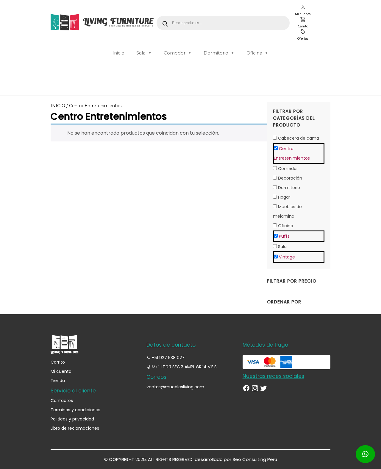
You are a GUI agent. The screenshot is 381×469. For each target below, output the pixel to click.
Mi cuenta (61, 371)
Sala (141, 53)
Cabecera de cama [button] (298, 138)
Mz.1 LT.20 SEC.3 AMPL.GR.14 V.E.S (184, 367)
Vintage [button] (287, 257)
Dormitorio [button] (289, 188)
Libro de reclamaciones (75, 428)
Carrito (58, 362)
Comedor (174, 53)
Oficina (254, 53)
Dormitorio (216, 53)
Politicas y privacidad (72, 419)
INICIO (58, 105)
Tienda (58, 381)
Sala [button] (282, 247)
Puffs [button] (284, 236)
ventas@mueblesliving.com (175, 387)
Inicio (118, 53)
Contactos (62, 400)
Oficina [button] (285, 226)
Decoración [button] (290, 178)
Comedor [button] (288, 169)
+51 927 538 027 (168, 358)
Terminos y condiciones (75, 410)
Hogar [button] (284, 197)
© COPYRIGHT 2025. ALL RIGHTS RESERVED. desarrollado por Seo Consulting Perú (190, 459)
